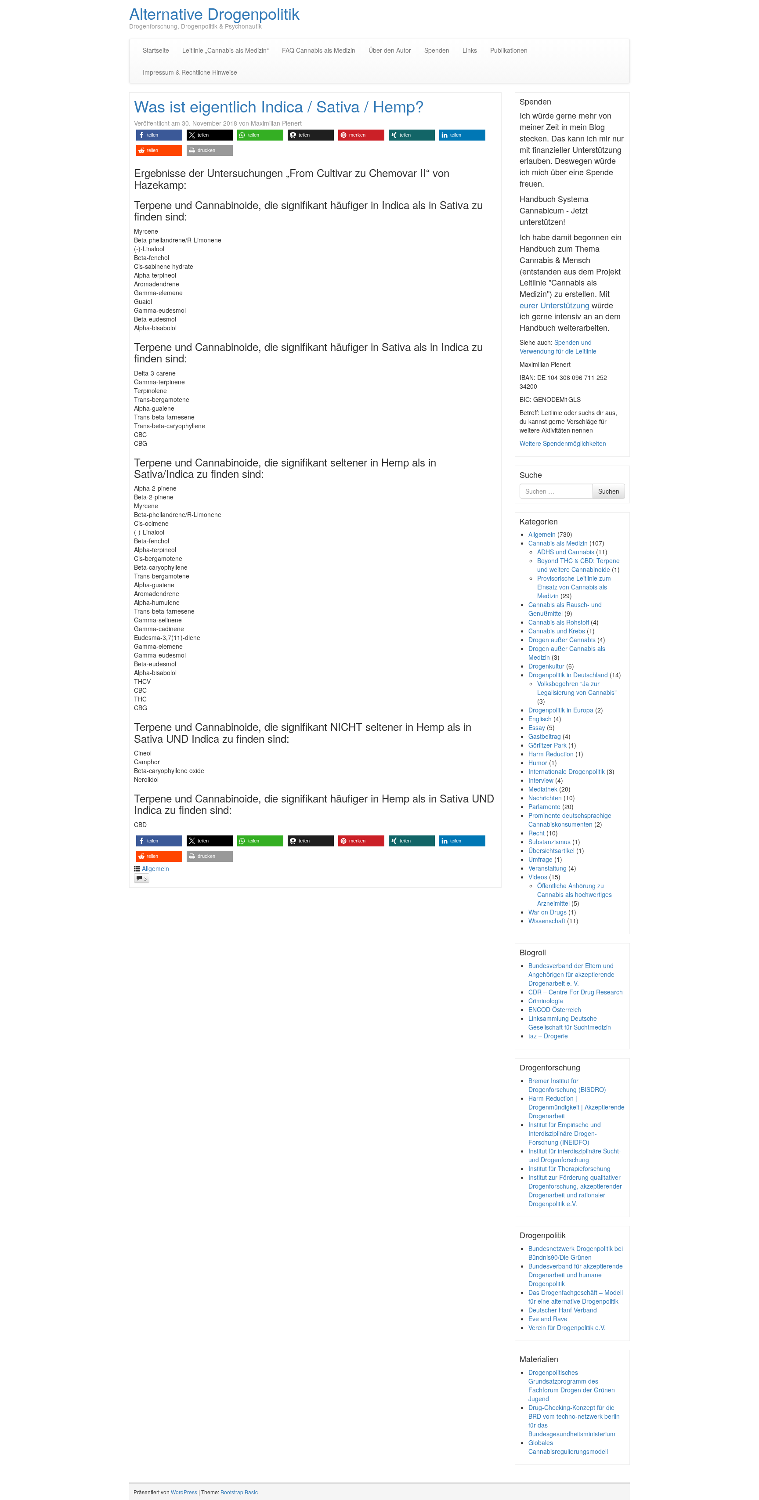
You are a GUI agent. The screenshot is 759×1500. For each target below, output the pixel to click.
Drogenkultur (546, 665)
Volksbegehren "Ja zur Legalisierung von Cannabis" (577, 688)
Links (470, 50)
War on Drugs (547, 911)
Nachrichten (545, 797)
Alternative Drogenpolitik (214, 13)
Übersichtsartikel (551, 850)
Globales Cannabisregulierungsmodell (568, 1447)
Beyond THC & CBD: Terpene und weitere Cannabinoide (578, 565)
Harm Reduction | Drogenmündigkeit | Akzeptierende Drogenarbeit (576, 1107)
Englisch (540, 718)
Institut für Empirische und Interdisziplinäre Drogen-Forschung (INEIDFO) (564, 1133)
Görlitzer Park (547, 745)
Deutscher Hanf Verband (562, 1309)
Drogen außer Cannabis (562, 639)
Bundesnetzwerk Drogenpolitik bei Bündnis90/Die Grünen (575, 1252)
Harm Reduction (551, 753)
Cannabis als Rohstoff (558, 622)
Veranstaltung (547, 868)
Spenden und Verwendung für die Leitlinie (558, 346)
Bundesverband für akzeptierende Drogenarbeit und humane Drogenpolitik (575, 1274)
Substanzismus (549, 841)
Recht (536, 832)
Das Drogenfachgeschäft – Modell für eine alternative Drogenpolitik (575, 1296)
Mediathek (542, 788)
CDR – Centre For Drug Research (575, 991)
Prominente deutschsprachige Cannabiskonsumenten (569, 819)
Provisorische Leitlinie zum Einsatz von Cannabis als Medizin (574, 587)
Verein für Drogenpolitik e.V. (567, 1327)
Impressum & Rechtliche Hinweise (190, 72)
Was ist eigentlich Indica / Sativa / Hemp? (279, 105)
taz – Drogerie (548, 1035)
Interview (540, 780)
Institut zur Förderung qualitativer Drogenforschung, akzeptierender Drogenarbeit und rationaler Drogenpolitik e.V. (575, 1190)
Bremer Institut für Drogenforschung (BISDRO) (567, 1085)
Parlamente (544, 806)
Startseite (156, 50)
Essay (536, 727)
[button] (159, 135)
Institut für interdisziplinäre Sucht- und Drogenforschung (574, 1155)
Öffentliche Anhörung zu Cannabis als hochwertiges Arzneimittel (574, 894)
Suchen (608, 491)
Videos (537, 876)
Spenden (436, 50)
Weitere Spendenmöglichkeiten (563, 443)
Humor (537, 762)
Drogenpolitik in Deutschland (568, 674)
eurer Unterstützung (554, 305)
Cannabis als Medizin (558, 543)
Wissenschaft (546, 920)
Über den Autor (390, 50)
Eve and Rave (547, 1318)
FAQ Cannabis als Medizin (318, 50)
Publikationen (509, 50)
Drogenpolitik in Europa (560, 709)
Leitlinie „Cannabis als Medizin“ (225, 50)
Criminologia (545, 1000)
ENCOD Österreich (554, 1009)
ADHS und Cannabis (565, 551)
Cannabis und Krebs (556, 630)
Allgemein (155, 868)
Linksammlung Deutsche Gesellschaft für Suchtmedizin (569, 1022)
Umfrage (540, 859)
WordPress (184, 1492)
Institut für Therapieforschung (569, 1168)
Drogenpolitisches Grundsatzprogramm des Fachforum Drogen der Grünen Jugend (571, 1385)
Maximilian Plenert (276, 123)
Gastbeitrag (544, 736)
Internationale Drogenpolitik (566, 771)
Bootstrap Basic (239, 1492)
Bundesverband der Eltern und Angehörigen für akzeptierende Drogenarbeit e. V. (571, 974)
